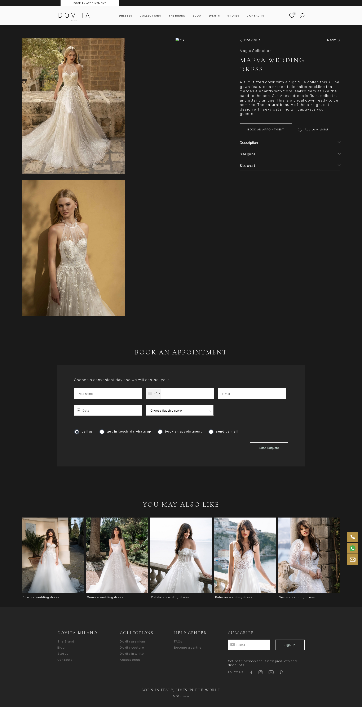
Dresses (125, 15)
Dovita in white (132, 653)
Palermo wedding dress (233, 597)
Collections (150, 15)
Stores (233, 15)
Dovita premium (132, 641)
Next (331, 40)
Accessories (130, 660)
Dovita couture (132, 647)
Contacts (255, 15)
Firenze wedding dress (41, 597)
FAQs (178, 641)
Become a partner (188, 647)
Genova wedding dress (105, 597)
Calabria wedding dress (170, 597)
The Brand (176, 15)
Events (214, 15)
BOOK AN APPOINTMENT (90, 3)
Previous (252, 40)
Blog (197, 15)
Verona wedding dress (297, 597)
